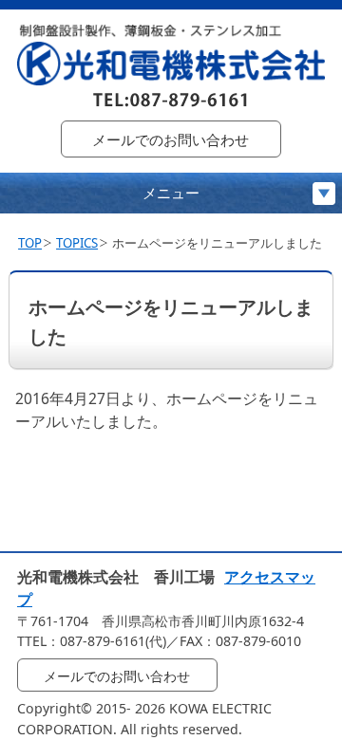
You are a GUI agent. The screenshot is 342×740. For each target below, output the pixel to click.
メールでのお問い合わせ (170, 139)
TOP (30, 242)
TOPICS (77, 242)
